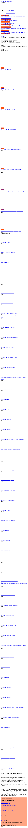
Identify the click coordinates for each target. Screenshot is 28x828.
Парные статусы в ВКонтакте (8, 327)
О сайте (2, 812)
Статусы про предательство (7, 389)
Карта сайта (3, 820)
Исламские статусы (5, 272)
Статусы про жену (5, 399)
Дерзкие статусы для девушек (8, 500)
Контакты (3, 815)
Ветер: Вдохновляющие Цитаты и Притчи (11, 231)
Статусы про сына (5, 242)
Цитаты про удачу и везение (7, 89)
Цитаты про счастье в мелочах (8, 109)
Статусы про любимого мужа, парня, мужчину (12, 439)
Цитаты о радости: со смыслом (8, 129)
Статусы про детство (6, 429)
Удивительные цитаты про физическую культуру (13, 191)
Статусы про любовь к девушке (8, 470)
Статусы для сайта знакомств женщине (10, 449)
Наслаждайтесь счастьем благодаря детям (11, 149)
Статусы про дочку (5, 282)
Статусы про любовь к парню (8, 367)
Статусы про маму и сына (7, 303)
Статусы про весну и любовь (8, 490)
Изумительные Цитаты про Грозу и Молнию (12, 211)
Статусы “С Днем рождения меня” (9, 313)
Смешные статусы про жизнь (8, 252)
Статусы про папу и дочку (7, 293)
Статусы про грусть (5, 803)
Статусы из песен (5, 262)
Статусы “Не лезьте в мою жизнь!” (9, 357)
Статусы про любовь (6, 419)
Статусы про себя (5, 409)
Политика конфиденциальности (8, 817)
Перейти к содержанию (6, 1)
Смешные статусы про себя (7, 480)
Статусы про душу (5, 459)
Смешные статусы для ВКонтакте (9, 347)
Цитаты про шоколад (6, 69)
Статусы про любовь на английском (9, 337)
